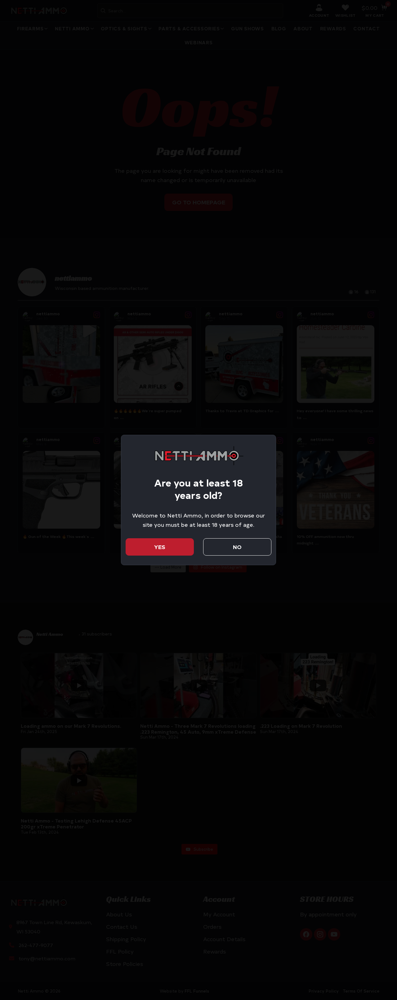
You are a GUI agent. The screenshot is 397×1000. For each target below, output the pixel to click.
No (237, 547)
